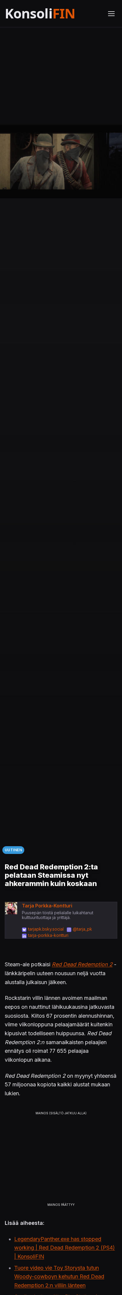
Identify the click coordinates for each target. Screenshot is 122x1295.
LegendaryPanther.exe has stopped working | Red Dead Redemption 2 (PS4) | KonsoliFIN (64, 1248)
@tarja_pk (82, 928)
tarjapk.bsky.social (46, 928)
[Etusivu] (53, 13)
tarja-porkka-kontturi (48, 935)
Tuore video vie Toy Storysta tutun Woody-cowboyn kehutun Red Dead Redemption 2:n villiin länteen (59, 1276)
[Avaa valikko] (111, 14)
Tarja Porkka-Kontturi (47, 906)
